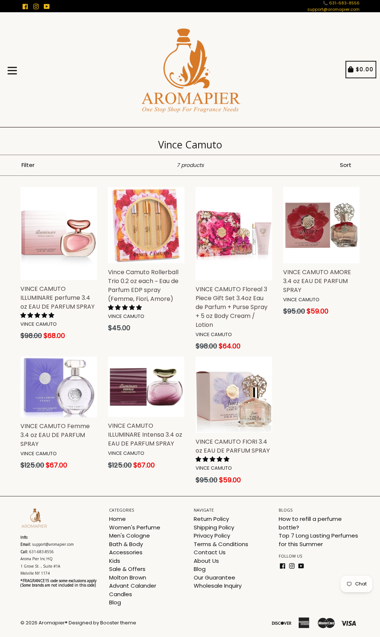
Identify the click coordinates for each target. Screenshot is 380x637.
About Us (206, 561)
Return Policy (211, 519)
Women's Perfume (134, 527)
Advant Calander (132, 586)
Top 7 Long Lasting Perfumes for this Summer (318, 540)
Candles (120, 594)
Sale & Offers (127, 569)
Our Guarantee (214, 577)
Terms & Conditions (221, 544)
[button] (38, 315)
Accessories (125, 552)
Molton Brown (127, 577)
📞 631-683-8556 (341, 3)
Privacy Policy (212, 535)
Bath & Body (126, 544)
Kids (114, 561)
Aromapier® (53, 622)
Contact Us (210, 552)
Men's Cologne (129, 535)
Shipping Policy (214, 527)
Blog (115, 602)
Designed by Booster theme (102, 622)
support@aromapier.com (333, 9)
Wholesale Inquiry (218, 586)
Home (117, 519)
